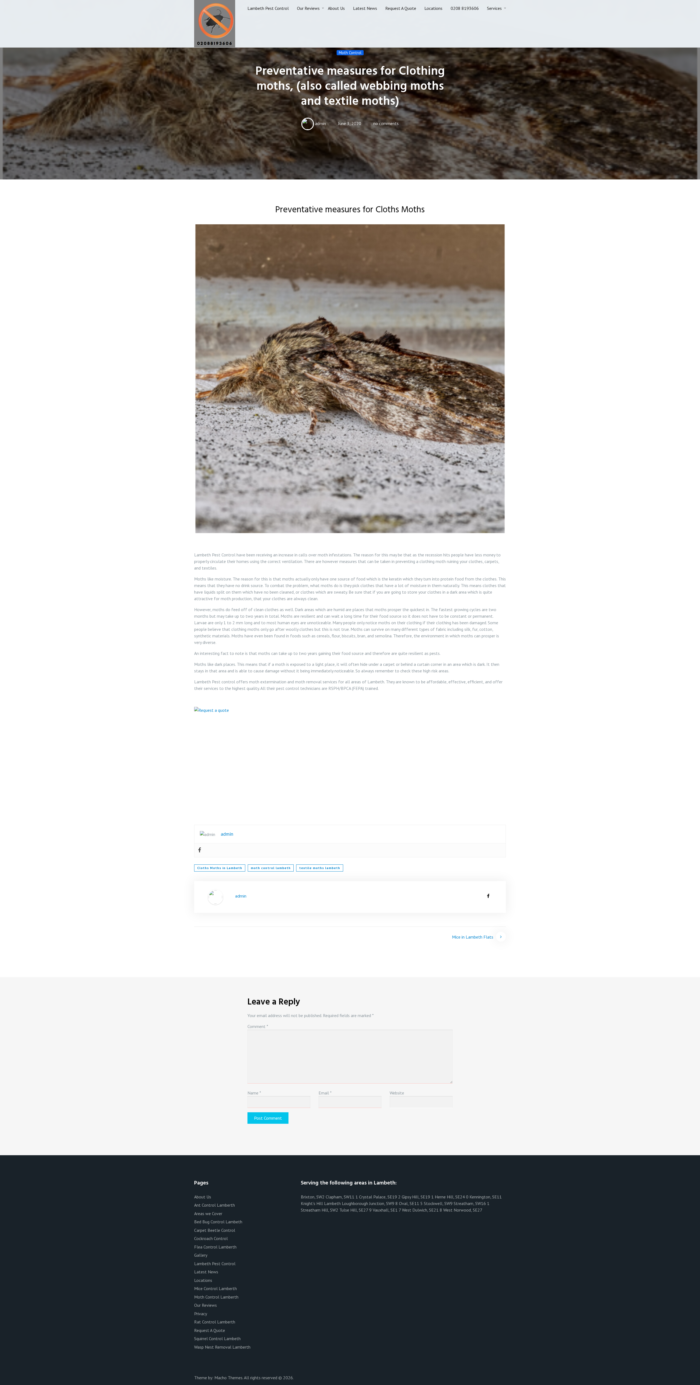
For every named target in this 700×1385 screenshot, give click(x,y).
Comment (257, 1026)
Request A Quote (400, 8)
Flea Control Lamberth (215, 1247)
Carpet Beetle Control (214, 1230)
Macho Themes (228, 1377)
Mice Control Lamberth (215, 1288)
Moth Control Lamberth (216, 1297)
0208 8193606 (465, 8)
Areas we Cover (208, 1213)
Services (494, 8)
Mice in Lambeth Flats (472, 937)
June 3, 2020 (349, 123)
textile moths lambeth (319, 868)
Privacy (200, 1313)
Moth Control (350, 52)
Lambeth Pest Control (268, 8)
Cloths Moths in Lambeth (219, 868)
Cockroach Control (211, 1238)
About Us (336, 8)
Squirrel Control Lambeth (217, 1338)
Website (397, 1093)
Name (254, 1093)
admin (320, 123)
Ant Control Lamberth (214, 1205)
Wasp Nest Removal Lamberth (222, 1347)
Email (325, 1093)
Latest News (365, 8)
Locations (433, 8)
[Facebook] (199, 850)
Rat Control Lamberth (214, 1322)
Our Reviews (308, 8)
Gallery (200, 1255)
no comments (386, 123)
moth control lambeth (271, 868)
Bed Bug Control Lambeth (218, 1221)
